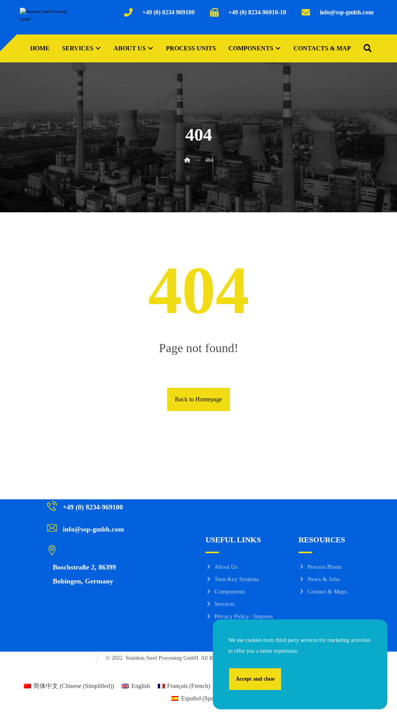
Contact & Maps (327, 591)
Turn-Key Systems (236, 579)
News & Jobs (323, 579)
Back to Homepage (198, 399)
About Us (226, 567)
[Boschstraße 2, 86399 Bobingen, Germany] (90, 550)
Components (229, 591)
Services (224, 604)
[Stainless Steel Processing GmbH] (43, 19)
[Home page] (187, 160)
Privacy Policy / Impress (243, 616)
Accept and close (255, 679)
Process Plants (324, 567)
